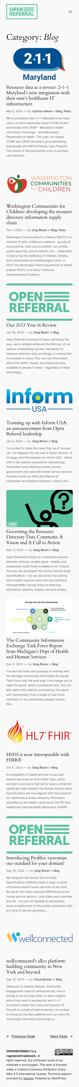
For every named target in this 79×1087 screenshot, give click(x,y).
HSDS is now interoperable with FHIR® (37, 757)
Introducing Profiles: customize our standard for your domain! (36, 860)
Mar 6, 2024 (14, 111)
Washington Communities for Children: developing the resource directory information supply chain (39, 214)
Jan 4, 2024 (14, 441)
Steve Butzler (43, 979)
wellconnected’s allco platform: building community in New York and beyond (36, 966)
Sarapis (28, 1078)
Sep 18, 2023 (15, 979)
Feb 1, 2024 (14, 230)
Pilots (67, 111)
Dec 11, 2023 (14, 550)
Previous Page (20, 1036)
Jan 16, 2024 (15, 332)
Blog (59, 111)
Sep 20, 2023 (15, 870)
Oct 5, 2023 (14, 767)
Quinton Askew (42, 111)
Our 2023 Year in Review (31, 325)
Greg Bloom (39, 230)
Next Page (61, 1036)
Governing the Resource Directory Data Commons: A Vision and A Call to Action (34, 537)
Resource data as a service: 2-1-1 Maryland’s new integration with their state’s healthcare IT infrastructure (38, 96)
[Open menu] (70, 11)
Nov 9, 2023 (14, 664)
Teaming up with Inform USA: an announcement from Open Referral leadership (36, 428)
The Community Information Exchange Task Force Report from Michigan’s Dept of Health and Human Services (37, 649)
